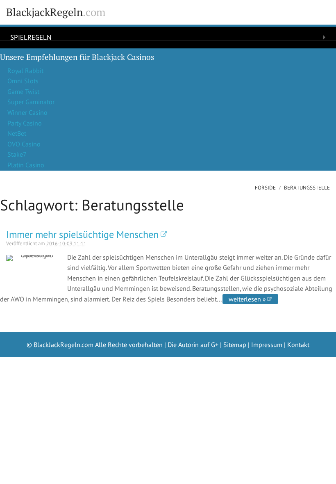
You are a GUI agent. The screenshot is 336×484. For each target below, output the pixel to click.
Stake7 (17, 154)
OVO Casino (24, 144)
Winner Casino (27, 112)
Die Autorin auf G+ (193, 344)
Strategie (26, 51)
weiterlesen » (247, 299)
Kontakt (298, 344)
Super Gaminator (30, 102)
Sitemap (234, 344)
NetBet (16, 133)
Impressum (266, 344)
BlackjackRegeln (55, 12)
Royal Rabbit (25, 70)
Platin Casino (25, 165)
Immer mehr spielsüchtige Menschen (82, 234)
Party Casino (24, 123)
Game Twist (23, 91)
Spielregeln (30, 37)
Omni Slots (23, 81)
